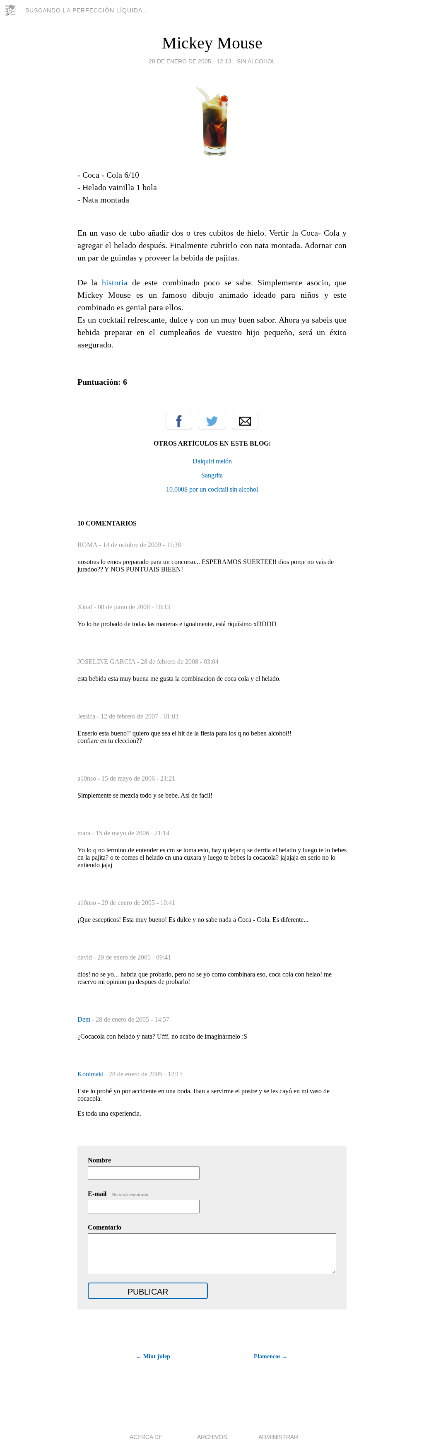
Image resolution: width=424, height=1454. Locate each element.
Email (245, 421)
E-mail (118, 1193)
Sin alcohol (256, 61)
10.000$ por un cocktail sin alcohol (212, 489)
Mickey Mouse (212, 43)
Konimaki (91, 1074)
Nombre (99, 1160)
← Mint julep (153, 1356)
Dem (84, 1019)
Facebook (179, 421)
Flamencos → (271, 1356)
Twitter (212, 421)
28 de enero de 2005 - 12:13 (190, 61)
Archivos (212, 1437)
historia (115, 282)
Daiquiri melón (212, 461)
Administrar (278, 1437)
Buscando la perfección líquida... (87, 10)
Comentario (104, 1227)
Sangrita (212, 475)
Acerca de (146, 1437)
